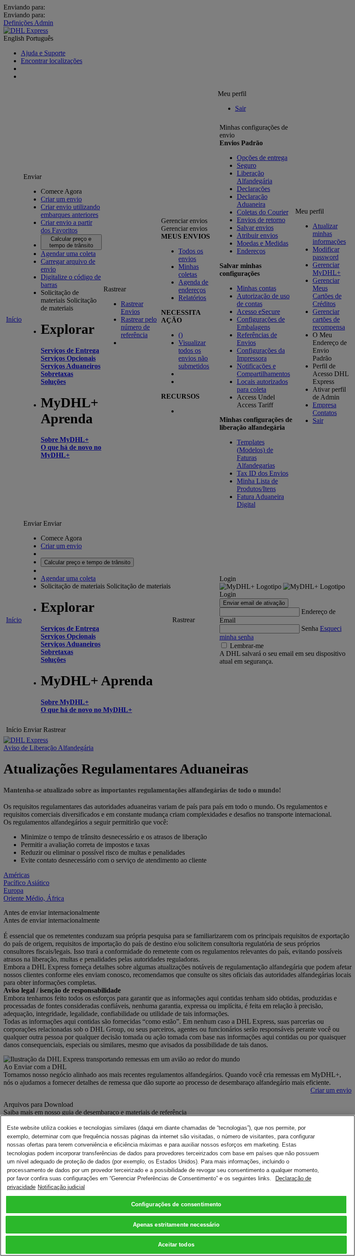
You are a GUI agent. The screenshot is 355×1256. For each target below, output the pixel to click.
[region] (177, 1185)
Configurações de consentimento (176, 1204)
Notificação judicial (61, 1187)
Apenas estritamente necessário (176, 1224)
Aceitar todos (176, 1244)
